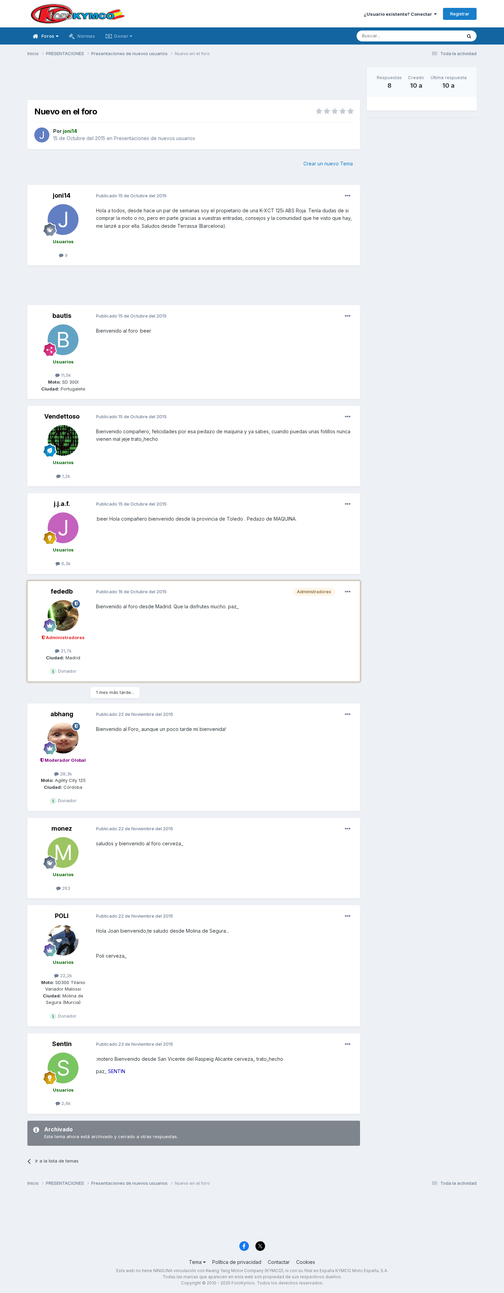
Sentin (62, 1043)
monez (61, 828)
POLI (62, 915)
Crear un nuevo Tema (328, 163)
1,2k (65, 476)
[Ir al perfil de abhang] (63, 738)
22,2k (65, 975)
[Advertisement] (194, 82)
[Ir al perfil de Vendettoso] (63, 440)
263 (65, 888)
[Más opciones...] (348, 196)
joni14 (62, 195)
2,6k (65, 1103)
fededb (62, 591)
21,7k (65, 651)
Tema (196, 1262)
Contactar (279, 1262)
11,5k (65, 375)
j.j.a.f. (62, 503)
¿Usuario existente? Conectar (399, 14)
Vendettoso (62, 416)
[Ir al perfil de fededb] (63, 615)
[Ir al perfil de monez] (63, 852)
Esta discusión (437, 35)
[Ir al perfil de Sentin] (63, 1068)
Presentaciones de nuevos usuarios (154, 138)
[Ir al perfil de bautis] (63, 339)
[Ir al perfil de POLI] (63, 940)
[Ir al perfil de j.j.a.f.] (63, 527)
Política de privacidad (236, 1262)
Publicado (131, 195)
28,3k (65, 773)
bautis (61, 315)
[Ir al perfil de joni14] (41, 134)
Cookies (305, 1262)
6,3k (65, 563)
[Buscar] (469, 35)
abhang (61, 714)
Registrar (459, 13)
